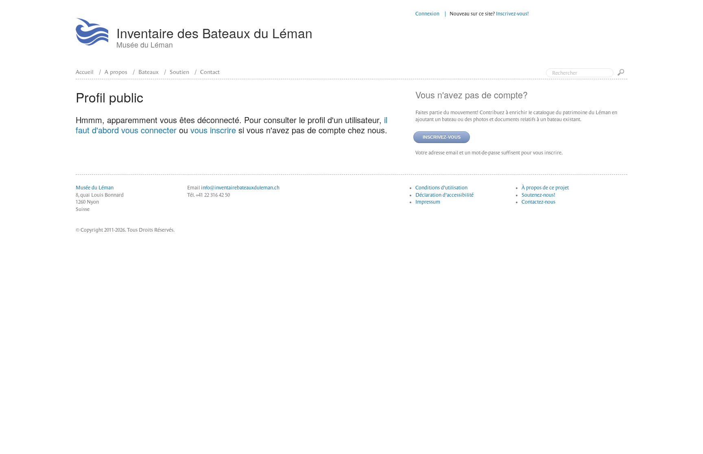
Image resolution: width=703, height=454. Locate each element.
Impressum (427, 202)
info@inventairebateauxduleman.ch (240, 188)
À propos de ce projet (545, 188)
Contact (210, 72)
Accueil (85, 72)
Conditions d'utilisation (441, 188)
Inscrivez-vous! (512, 14)
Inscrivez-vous (442, 137)
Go (622, 75)
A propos (116, 72)
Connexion (427, 14)
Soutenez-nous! (538, 195)
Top (662, 40)
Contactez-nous (538, 202)
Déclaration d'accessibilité (444, 195)
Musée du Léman (95, 188)
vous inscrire (213, 130)
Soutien (179, 72)
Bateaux (148, 72)
